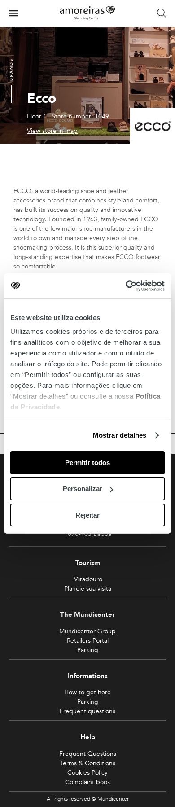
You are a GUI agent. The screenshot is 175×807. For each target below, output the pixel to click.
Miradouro (87, 579)
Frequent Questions (87, 754)
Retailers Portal (88, 640)
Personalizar (82, 488)
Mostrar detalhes (120, 435)
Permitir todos (87, 462)
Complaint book (87, 782)
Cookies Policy (87, 772)
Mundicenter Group (87, 631)
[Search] (161, 13)
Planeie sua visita (87, 588)
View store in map (52, 131)
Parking (87, 650)
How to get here (87, 692)
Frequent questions (87, 711)
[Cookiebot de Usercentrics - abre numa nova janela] (126, 286)
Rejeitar (87, 515)
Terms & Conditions (87, 763)
